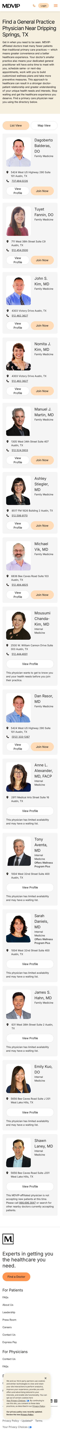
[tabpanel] (30, 675)
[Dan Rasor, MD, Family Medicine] (18, 708)
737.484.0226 (20, 180)
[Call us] (34, 5)
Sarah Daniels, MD (41, 921)
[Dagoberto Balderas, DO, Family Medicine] (18, 152)
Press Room (9, 1319)
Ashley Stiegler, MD (41, 484)
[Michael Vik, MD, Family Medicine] (18, 555)
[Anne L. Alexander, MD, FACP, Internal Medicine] (18, 777)
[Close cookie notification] (45, 1378)
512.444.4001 (20, 654)
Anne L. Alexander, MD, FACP (43, 770)
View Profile (18, 191)
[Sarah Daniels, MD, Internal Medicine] (18, 927)
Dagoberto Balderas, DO (43, 146)
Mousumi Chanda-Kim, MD (42, 618)
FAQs (5, 1297)
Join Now (42, 191)
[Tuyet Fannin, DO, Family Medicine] (18, 221)
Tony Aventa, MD (40, 845)
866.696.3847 (27, 1202)
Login (43, 5)
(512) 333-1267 (21, 736)
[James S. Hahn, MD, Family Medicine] (18, 1004)
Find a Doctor (16, 1276)
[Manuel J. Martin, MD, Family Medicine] (18, 421)
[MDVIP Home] (11, 5)
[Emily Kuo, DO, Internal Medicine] (18, 1078)
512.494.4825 (20, 584)
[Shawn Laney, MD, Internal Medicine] (18, 1152)
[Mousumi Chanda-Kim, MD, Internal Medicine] (18, 625)
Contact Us (8, 1334)
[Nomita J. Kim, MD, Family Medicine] (18, 356)
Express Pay (9, 1342)
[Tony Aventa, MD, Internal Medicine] (18, 851)
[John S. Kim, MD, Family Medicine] (18, 290)
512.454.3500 (20, 250)
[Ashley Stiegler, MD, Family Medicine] (18, 490)
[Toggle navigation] (56, 5)
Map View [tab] (44, 125)
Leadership (8, 1312)
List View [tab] (16, 125)
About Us (7, 1304)
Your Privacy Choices (16, 1400)
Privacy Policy (38, 1406)
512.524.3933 (20, 450)
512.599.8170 (20, 515)
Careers (7, 1327)
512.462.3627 (20, 315)
